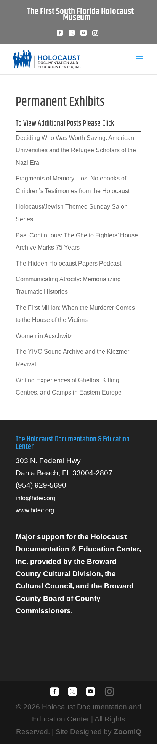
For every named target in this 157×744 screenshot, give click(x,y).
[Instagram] (95, 35)
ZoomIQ (127, 732)
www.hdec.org (35, 510)
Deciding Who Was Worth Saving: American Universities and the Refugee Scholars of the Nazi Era (76, 150)
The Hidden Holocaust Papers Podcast (68, 263)
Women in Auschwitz (44, 336)
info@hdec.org (35, 498)
